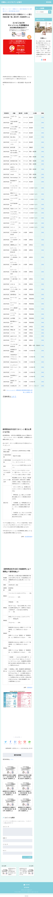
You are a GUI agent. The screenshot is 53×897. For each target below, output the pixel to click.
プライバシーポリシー (26, 890)
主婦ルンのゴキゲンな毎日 (11, 2)
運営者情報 (48, 2)
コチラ (13, 396)
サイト (4, 850)
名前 (5, 838)
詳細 (42, 117)
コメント (6, 826)
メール (5, 844)
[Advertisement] (17, 66)
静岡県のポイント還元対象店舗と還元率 (22, 748)
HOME (27, 885)
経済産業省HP (28, 536)
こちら (11, 759)
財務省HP (29, 687)
